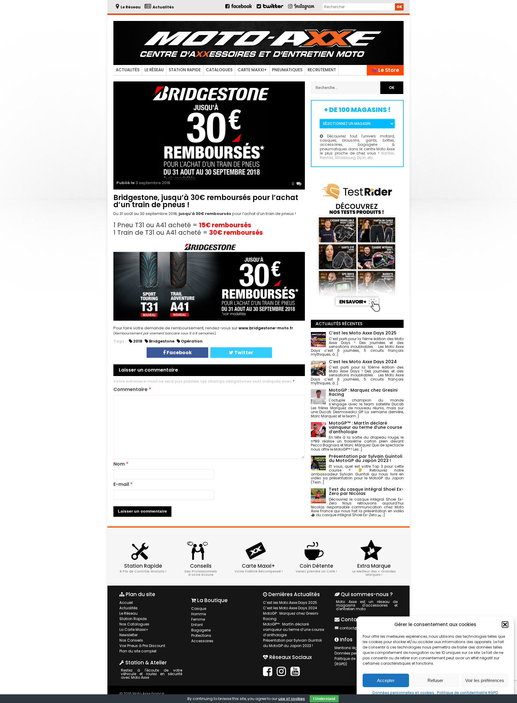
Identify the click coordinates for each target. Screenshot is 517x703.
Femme (198, 619)
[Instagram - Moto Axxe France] (304, 9)
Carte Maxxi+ (252, 70)
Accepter (386, 680)
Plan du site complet (137, 651)
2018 (137, 341)
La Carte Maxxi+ (133, 629)
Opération (192, 341)
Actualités (127, 70)
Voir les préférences (484, 680)
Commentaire (132, 389)
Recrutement (322, 70)
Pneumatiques (287, 70)
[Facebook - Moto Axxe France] (239, 8)
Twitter (243, 352)
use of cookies (291, 698)
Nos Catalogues (134, 624)
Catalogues (219, 70)
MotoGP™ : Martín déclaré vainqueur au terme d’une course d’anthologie (293, 629)
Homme (198, 613)
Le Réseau (154, 70)
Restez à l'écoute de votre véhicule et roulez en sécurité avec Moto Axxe (151, 674)
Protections (201, 635)
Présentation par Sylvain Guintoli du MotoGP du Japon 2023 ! (292, 643)
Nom (120, 464)
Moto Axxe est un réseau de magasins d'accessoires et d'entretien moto (366, 605)
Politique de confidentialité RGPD (467, 692)
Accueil (126, 602)
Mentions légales (349, 647)
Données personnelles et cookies (403, 692)
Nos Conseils (131, 640)
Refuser (435, 680)
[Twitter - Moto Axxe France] (273, 8)
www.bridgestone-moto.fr (265, 328)
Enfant (197, 624)
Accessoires (202, 640)
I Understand (324, 699)
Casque (198, 608)
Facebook (179, 352)
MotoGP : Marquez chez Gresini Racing (290, 616)
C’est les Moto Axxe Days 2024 (290, 607)
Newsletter (128, 634)
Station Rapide (185, 70)
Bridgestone (161, 341)
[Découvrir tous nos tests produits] (357, 313)
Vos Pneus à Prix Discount (142, 645)
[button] (505, 625)
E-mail (123, 484)
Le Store (388, 70)
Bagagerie (201, 630)
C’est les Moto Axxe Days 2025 (290, 602)
